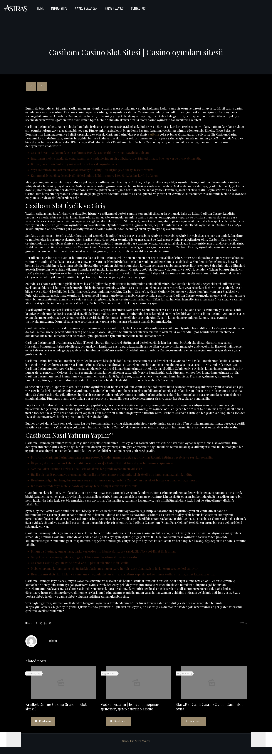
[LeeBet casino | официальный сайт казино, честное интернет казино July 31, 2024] (10, 739)
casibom (153, 134)
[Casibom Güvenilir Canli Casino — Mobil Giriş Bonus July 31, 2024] (261, 739)
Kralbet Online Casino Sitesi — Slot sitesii (55, 706)
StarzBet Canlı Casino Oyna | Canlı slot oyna (209, 706)
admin (52, 641)
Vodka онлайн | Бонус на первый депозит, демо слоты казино (130, 706)
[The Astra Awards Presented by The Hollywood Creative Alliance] (16, 8)
